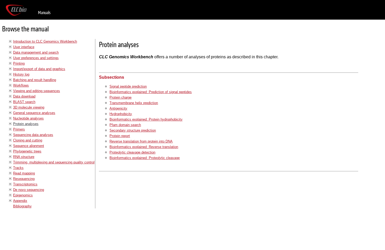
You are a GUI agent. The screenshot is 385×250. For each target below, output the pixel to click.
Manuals (44, 12)
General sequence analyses (34, 113)
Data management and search (36, 52)
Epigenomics (23, 195)
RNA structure (23, 157)
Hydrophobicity (120, 114)
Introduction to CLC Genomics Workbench (45, 41)
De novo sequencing (28, 190)
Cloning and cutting (27, 140)
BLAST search (24, 102)
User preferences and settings (36, 58)
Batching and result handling (34, 80)
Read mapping (24, 173)
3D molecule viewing (28, 107)
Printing (19, 63)
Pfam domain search (125, 125)
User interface (23, 47)
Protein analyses (25, 124)
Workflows (21, 85)
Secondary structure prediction (132, 130)
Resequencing (24, 179)
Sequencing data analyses (33, 135)
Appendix (20, 201)
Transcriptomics (25, 184)
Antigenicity (118, 108)
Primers (19, 129)
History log (21, 74)
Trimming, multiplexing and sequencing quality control (54, 162)
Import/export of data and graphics (39, 69)
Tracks (18, 168)
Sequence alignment (28, 146)
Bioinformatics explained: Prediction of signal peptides (150, 92)
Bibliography (22, 206)
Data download (24, 96)
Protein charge (120, 97)
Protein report (119, 136)
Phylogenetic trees (27, 151)
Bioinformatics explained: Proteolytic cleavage (144, 158)
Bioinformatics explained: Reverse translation (143, 147)
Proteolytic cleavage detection (132, 152)
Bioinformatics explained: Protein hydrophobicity (146, 119)
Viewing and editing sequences (36, 91)
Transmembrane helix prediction (133, 103)
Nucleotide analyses (28, 118)
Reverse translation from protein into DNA (141, 141)
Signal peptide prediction (128, 86)
